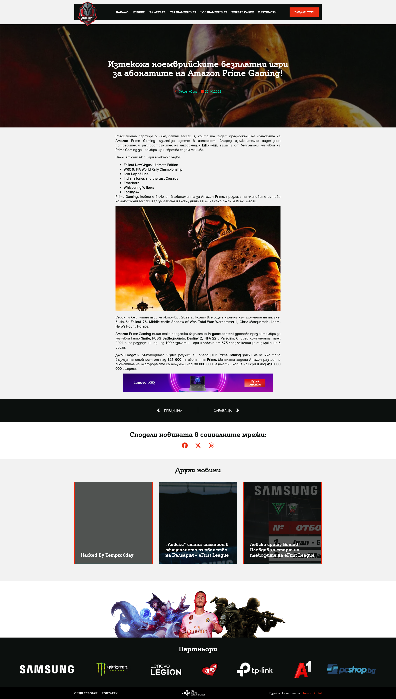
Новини (139, 12)
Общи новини (188, 91)
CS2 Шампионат (183, 12)
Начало (122, 12)
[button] (184, 445)
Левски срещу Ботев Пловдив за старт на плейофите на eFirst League (282, 549)
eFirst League (242, 12)
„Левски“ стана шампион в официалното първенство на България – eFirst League (197, 549)
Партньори (267, 12)
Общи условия (86, 693)
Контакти (110, 693)
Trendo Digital (312, 693)
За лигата (157, 12)
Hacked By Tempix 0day (107, 555)
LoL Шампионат (213, 12)
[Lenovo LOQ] (198, 390)
